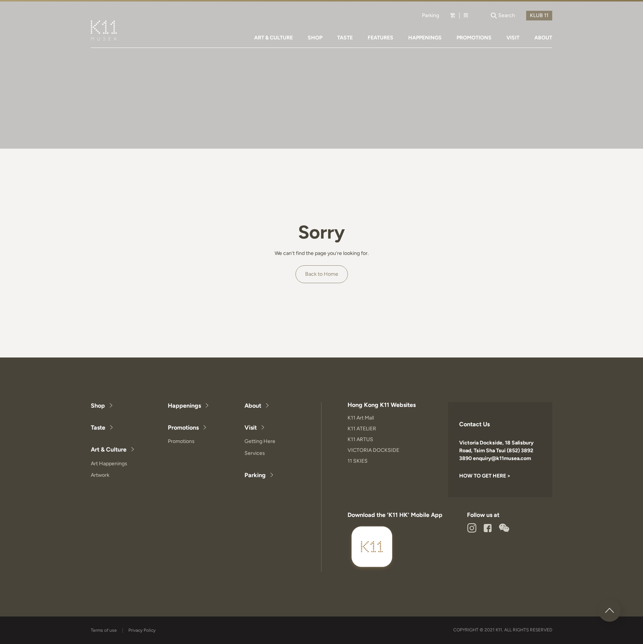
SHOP (315, 38)
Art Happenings (109, 463)
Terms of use (104, 630)
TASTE (345, 38)
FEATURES (380, 38)
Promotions (183, 427)
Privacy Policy (142, 630)
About (252, 405)
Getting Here (259, 441)
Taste (98, 427)
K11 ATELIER (362, 428)
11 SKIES (358, 461)
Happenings (184, 405)
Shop (98, 405)
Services (254, 453)
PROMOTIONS (474, 38)
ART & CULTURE (273, 38)
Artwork (100, 475)
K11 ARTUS (360, 439)
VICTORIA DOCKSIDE (373, 450)
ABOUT (543, 38)
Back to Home (321, 274)
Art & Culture (109, 449)
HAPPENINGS (425, 38)
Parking (430, 15)
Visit (250, 427)
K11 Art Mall (361, 418)
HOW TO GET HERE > (485, 476)
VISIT (512, 38)
